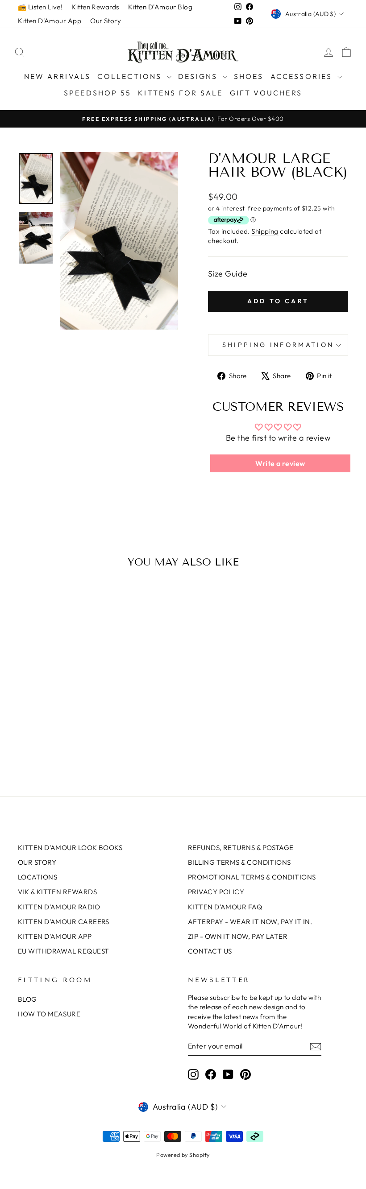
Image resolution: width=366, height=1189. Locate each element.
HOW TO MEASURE (49, 1014)
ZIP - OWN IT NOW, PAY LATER (237, 936)
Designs (199, 76)
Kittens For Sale (180, 92)
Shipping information (278, 345)
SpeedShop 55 (97, 92)
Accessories (302, 76)
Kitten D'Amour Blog (160, 7)
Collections (130, 76)
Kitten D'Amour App (49, 21)
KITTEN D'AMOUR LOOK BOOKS (70, 847)
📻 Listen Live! (40, 7)
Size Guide (228, 273)
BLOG (27, 999)
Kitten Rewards (95, 7)
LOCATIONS (37, 877)
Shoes (249, 76)
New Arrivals (57, 76)
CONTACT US (210, 951)
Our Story (105, 21)
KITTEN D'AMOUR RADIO (59, 907)
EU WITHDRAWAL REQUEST (63, 951)
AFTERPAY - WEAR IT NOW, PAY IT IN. (250, 921)
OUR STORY (37, 862)
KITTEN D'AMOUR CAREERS (63, 921)
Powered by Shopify (182, 1154)
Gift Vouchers (266, 92)
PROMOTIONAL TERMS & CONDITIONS (252, 877)
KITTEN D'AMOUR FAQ (225, 907)
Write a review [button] (280, 463)
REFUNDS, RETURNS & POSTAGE (241, 847)
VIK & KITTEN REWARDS (57, 892)
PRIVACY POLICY (216, 892)
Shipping (265, 231)
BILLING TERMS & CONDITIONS (239, 862)
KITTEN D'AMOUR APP (55, 936)
